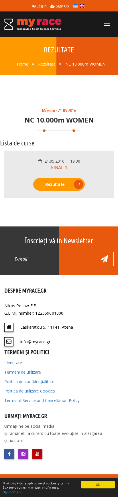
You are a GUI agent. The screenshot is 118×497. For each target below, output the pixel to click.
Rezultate (47, 64)
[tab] (59, 174)
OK (98, 484)
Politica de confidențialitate (29, 381)
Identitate (13, 362)
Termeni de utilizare (22, 372)
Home (22, 64)
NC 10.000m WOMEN (85, 64)
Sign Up (62, 6)
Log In (42, 6)
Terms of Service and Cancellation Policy (42, 400)
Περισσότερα (13, 492)
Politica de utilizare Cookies (29, 391)
